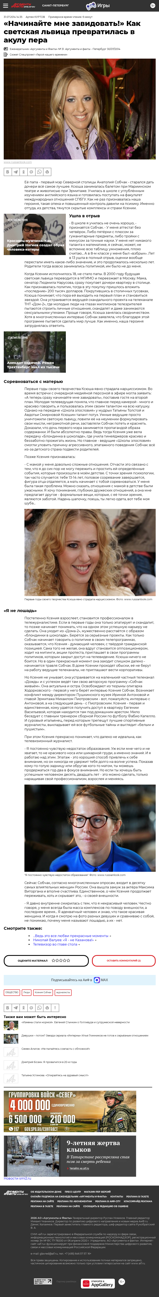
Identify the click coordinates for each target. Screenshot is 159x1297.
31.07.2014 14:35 (13, 16)
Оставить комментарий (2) (124, 960)
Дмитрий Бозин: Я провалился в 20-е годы (49, 1062)
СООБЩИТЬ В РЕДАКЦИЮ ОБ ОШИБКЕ (105, 1206)
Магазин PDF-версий (97, 1192)
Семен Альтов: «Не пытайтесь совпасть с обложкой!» (56, 1048)
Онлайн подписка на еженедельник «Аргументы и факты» (69, 1196)
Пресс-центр (73, 1192)
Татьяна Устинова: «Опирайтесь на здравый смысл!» (55, 1075)
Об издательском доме (46, 1192)
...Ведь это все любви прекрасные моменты (70, 936)
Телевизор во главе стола (55, 944)
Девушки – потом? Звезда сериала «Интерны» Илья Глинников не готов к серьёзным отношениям (85, 1035)
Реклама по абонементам (74, 1201)
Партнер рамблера (66, 1281)
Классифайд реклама (138, 1201)
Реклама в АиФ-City (107, 1201)
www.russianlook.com (18, 162)
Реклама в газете (137, 1196)
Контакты (116, 1196)
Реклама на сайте (42, 1201)
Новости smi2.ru (17, 1178)
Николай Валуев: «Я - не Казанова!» (63, 940)
